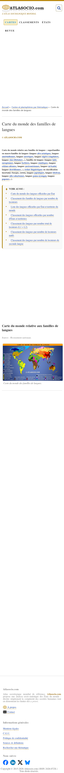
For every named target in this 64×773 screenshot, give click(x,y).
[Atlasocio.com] (29, 8)
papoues (5, 179)
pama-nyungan (40, 175)
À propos (11, 707)
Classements (29, 22)
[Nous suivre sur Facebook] (6, 761)
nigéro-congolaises (50, 156)
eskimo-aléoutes (9, 166)
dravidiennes (15, 169)
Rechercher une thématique (16, 747)
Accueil (5, 107)
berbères (25, 162)
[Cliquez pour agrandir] (33, 362)
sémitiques (43, 162)
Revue (10, 30)
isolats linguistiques (34, 169)
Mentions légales (11, 728)
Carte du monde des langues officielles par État (33, 193)
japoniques (39, 172)
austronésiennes (32, 166)
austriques (28, 156)
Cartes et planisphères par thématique (30, 107)
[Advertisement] (32, 71)
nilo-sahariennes (16, 175)
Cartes (10, 22)
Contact (11, 711)
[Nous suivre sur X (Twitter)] (20, 761)
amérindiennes (8, 156)
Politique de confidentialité (15, 738)
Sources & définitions (13, 742)
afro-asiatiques (44, 153)
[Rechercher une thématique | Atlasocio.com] (59, 8)
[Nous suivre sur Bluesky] (27, 761)
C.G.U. (6, 733)
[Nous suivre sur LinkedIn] (13, 761)
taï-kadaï (52, 166)
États (46, 22)
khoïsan (56, 172)
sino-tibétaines (16, 159)
